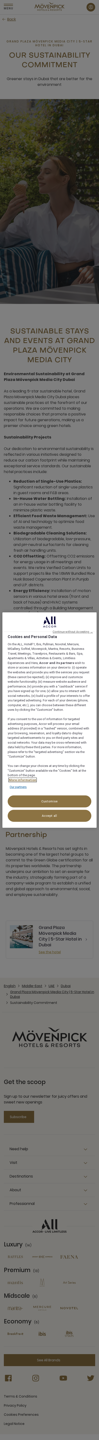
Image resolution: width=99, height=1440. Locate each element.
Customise (49, 801)
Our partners (18, 787)
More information (22, 780)
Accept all (49, 816)
